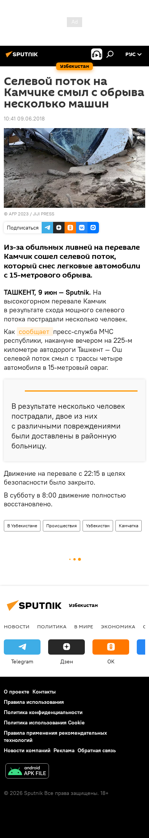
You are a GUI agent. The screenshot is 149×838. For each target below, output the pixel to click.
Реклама (63, 750)
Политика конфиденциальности (43, 712)
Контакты (44, 691)
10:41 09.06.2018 (24, 118)
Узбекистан (98, 525)
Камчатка (128, 525)
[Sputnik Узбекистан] (23, 57)
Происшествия (61, 525)
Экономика (118, 626)
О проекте (16, 691)
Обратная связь (97, 750)
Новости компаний (27, 750)
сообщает (35, 331)
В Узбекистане (22, 525)
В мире (83, 626)
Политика (51, 626)
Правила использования (34, 701)
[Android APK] (27, 771)
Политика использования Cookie (44, 722)
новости (16, 626)
